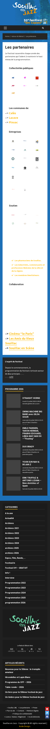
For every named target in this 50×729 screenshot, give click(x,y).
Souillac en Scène (21, 348)
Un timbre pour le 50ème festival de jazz (24, 697)
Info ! (7, 573)
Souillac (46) (12, 708)
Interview (9, 578)
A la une (9, 513)
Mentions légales (32, 711)
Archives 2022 (12, 533)
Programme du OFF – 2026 (18, 682)
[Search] (43, 28)
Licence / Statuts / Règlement (16, 717)
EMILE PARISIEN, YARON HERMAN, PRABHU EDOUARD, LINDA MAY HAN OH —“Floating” (31, 433)
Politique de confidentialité (22, 714)
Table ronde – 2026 (14, 687)
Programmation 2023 (15, 588)
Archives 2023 (12, 538)
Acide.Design (24, 726)
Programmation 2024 (15, 593)
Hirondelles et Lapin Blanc (17, 677)
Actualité (9, 518)
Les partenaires (25, 708)
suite (11, 377)
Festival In (10, 563)
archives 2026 (12, 553)
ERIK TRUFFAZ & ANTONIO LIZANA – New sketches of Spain (31, 482)
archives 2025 (12, 548)
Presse (35, 708)
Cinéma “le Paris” (21, 334)
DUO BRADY (28, 446)
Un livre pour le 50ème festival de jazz (23, 692)
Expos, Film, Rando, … (15, 558)
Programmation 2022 (15, 583)
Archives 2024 (12, 543)
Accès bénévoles (34, 717)
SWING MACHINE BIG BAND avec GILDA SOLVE (32, 414)
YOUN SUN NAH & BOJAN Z (30, 463)
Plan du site (11, 711)
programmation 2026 (15, 602)
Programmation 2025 (15, 597)
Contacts (21, 711)
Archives (9, 523)
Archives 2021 (12, 528)
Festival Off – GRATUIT (16, 568)
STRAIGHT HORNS (31, 398)
